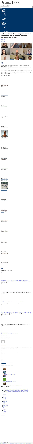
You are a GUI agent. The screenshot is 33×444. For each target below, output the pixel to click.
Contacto (30, 443)
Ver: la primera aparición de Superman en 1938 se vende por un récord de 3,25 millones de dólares (15, 291)
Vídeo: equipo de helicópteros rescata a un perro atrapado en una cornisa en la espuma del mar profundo (16, 312)
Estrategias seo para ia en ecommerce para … (9, 374)
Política (3, 19)
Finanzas (5, 17)
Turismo (5, 28)
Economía (3, 13)
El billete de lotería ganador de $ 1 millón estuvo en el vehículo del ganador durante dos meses (14, 280)
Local (4, 403)
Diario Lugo (2, 442)
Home (2, 40)
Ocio (3, 407)
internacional (5, 401)
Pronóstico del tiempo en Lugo (7, 365)
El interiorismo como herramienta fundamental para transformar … (12, 385)
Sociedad (5, 26)
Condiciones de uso (3, 443)
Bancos (5, 14)
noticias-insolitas (5, 406)
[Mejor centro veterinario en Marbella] (4, 377)
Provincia (5, 21)
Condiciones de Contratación (19, 443)
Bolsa (5, 15)
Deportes (3, 24)
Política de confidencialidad (10, 443)
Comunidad (4, 395)
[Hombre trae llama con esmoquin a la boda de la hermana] (16, 329)
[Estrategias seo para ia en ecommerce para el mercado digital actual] (4, 373)
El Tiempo (3, 9)
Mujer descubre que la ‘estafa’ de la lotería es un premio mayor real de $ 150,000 (12, 301)
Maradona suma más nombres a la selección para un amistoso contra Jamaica (18, 388)
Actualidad (3, 10)
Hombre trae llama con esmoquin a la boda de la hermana (9, 333)
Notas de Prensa (5, 404)
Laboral (5, 18)
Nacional (3, 22)
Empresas (4, 399)
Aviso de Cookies (25, 443)
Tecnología (4, 412)
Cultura (3, 11)
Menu (1, 8)
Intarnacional (4, 23)
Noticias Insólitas (6, 31)
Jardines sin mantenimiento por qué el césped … (9, 381)
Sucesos (5, 30)
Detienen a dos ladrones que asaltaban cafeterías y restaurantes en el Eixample (17, 389)
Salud (5, 27)
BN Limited (3, 344)
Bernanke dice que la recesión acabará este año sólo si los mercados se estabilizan (17, 390)
